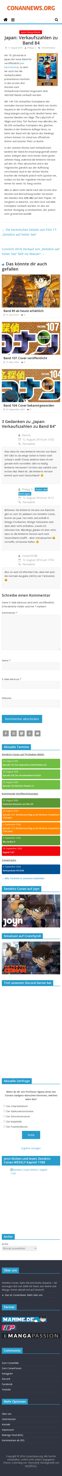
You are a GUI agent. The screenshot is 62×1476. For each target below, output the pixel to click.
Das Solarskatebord (16, 1106)
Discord (6, 1378)
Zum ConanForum (11, 1368)
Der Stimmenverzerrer (18, 1116)
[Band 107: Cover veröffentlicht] (31, 324)
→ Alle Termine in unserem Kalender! (23, 878)
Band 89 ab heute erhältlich (23, 311)
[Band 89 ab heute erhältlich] (31, 276)
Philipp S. (32, 47)
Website (6, 698)
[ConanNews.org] (5, 19)
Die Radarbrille (14, 1121)
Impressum (8, 1429)
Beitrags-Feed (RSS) (12, 1435)
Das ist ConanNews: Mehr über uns (24, 1295)
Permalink (28, 444)
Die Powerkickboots (17, 1126)
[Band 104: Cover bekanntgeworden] (31, 371)
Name (6, 660)
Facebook (7, 1384)
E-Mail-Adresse (11, 679)
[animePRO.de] (9, 1326)
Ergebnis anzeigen (31, 1148)
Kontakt (6, 1424)
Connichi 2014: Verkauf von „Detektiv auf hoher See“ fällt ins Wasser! (31, 251)
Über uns (6, 1413)
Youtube (6, 1389)
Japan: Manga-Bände (30, 32)
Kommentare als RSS (13, 1440)
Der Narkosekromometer (20, 1111)
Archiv (5, 1244)
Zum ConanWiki (10, 1363)
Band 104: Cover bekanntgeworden (28, 405)
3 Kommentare (48, 47)
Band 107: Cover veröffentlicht (25, 358)
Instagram (7, 1373)
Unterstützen (9, 1419)
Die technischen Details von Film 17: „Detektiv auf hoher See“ (29, 232)
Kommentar (9, 612)
